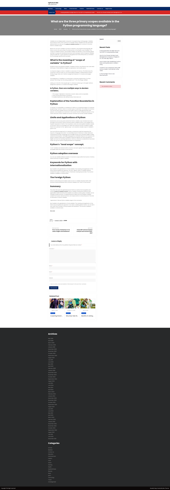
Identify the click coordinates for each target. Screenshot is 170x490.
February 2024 (52, 394)
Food (49, 460)
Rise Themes (166, 488)
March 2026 (51, 343)
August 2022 (51, 432)
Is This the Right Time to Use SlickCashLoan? (107, 74)
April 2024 (50, 389)
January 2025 (51, 370)
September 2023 (52, 404)
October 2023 (51, 402)
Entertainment (73, 8)
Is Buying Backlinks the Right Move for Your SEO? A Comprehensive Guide (77, 12)
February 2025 (52, 368)
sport (49, 475)
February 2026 (52, 345)
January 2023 (51, 421)
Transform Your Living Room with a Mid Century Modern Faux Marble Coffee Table (110, 69)
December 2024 (52, 372)
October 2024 (52, 377)
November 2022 (52, 426)
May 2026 (50, 338)
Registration (109, 8)
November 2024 (52, 374)
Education (53, 313)
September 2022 (52, 430)
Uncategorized (52, 482)
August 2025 (51, 357)
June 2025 (50, 362)
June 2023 (50, 411)
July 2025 (50, 360)
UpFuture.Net (53, 3)
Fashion (82, 8)
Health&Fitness (90, 8)
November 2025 (52, 351)
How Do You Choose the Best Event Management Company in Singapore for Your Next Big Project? (120, 12)
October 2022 (51, 428)
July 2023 (50, 409)
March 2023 (51, 417)
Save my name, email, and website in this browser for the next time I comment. (68, 284)
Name (51, 265)
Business (50, 8)
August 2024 (51, 381)
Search (102, 39)
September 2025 (52, 355)
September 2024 (52, 379)
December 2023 (52, 398)
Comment (51, 248)
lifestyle (50, 471)
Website (51, 278)
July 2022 (50, 434)
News (65, 8)
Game (49, 462)
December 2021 (52, 438)
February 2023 (52, 419)
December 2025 (52, 349)
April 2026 (50, 340)
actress (50, 448)
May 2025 (50, 364)
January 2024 (51, 396)
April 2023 (50, 415)
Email (50, 271)
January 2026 (51, 347)
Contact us (100, 8)
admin (65, 220)
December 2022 (52, 423)
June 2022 (50, 436)
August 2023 (51, 406)
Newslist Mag (153, 488)
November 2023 (52, 400)
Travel (49, 479)
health (50, 467)
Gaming (50, 465)
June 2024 (51, 385)
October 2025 (51, 353)
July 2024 (50, 383)
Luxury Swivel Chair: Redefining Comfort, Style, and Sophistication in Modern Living (110, 63)
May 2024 (50, 387)
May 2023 (50, 413)
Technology (58, 8)
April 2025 (50, 366)
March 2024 (51, 392)
